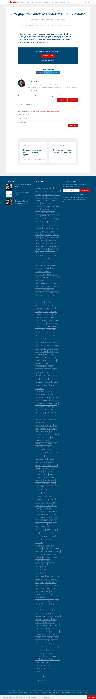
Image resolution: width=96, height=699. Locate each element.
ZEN (55, 665)
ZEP (44, 668)
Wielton (38, 650)
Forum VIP (47, 2)
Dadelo (53, 317)
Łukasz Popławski (20, 194)
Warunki (72, 207)
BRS (42, 286)
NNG (52, 493)
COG (48, 305)
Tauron (47, 622)
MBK (52, 453)
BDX (42, 268)
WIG (44, 650)
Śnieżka (54, 588)
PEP (55, 524)
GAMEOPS (47, 363)
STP (55, 610)
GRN (52, 385)
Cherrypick (45, 299)
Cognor (54, 305)
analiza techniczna (41, 246)
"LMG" (37, 209)
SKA (50, 585)
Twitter (49, 72)
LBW (46, 440)
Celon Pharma (54, 296)
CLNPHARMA (54, 302)
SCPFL (53, 573)
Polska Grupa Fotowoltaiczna (44, 545)
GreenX (46, 385)
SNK (37, 591)
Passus (43, 517)
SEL (58, 576)
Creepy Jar (53, 311)
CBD (56, 293)
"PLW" (37, 216)
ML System (46, 468)
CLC (42, 302)
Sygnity (57, 616)
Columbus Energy (49, 308)
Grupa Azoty (39, 388)
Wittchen (53, 656)
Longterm (13, 690)
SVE (44, 616)
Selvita (46, 579)
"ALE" (45, 185)
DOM (53, 330)
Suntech (38, 616)
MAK (49, 447)
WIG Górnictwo (40, 653)
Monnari (52, 477)
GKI (43, 373)
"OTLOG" (54, 209)
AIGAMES (48, 234)
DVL (54, 336)
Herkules (49, 403)
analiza (38, 243)
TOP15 (56, 625)
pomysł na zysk (48, 548)
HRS (55, 407)
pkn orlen (44, 533)
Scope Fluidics (40, 573)
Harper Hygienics (54, 400)
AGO (52, 231)
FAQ (68, 2)
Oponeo (43, 511)
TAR (54, 619)
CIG (37, 302)
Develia (38, 326)
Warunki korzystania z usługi (55, 111)
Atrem (42, 259)
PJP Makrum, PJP (51, 530)
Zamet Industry (40, 665)
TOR (37, 628)
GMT (48, 376)
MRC (37, 487)
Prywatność (66, 207)
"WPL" (51, 222)
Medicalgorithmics (41, 459)
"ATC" (52, 191)
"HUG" (46, 200)
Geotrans (47, 370)
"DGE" (49, 197)
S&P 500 (51, 564)
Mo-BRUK (38, 474)
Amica (43, 240)
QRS (54, 554)
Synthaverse (46, 619)
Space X (45, 594)
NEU (37, 490)
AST (55, 256)
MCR (42, 456)
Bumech (38, 290)
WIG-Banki (39, 656)
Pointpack (49, 539)
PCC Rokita (44, 521)
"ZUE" (56, 222)
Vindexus (54, 641)
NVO (53, 499)
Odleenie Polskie (51, 502)
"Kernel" (48, 206)
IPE (56, 416)
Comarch (38, 311)
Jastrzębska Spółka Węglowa (44, 425)
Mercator (50, 462)
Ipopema (38, 419)
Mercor (38, 465)
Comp (45, 311)
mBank (46, 453)
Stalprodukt (54, 604)
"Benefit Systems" (48, 194)
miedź (50, 465)
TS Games (45, 631)
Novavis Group (48, 496)
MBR (57, 453)
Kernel (43, 428)
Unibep (55, 634)
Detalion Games (52, 323)
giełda (37, 373)
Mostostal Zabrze (49, 480)
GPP (37, 379)
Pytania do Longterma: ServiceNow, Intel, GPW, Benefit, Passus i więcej (21, 201)
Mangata (51, 450)
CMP (37, 305)
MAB (37, 447)
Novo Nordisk (40, 499)
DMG (42, 330)
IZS (43, 422)
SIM (37, 585)
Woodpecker (44, 659)
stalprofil (46, 607)
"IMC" (43, 203)
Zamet (48, 662)
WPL (52, 659)
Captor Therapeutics (42, 293)
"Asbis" (38, 191)
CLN (47, 302)
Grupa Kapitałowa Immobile (44, 391)
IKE (52, 410)
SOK (52, 591)
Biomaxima (47, 271)
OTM (37, 514)
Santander (52, 567)
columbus (39, 308)
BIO (53, 268)
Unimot (38, 638)
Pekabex (38, 524)
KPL (56, 434)
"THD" (57, 216)
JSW (56, 425)
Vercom (50, 638)
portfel (57, 548)
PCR (56, 521)
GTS (57, 397)
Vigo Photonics (40, 641)
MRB (53, 484)
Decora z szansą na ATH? (22, 192)
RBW (37, 561)
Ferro (37, 357)
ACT (37, 231)
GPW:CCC (47, 382)
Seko (52, 576)
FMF (50, 357)
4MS (52, 228)
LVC (56, 444)
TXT (52, 631)
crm (50, 314)
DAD (46, 317)
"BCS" (57, 191)
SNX (47, 591)
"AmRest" (38, 188)
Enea (47, 345)
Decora (38, 323)
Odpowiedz (73, 125)
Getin (54, 370)
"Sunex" (50, 216)
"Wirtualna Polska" (41, 222)
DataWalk (43, 320)
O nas (27, 2)
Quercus (46, 557)
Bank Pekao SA (51, 265)
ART (42, 253)
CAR (51, 293)
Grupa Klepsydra (41, 394)
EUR (37, 351)
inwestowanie (25, 145)
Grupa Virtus (39, 397)
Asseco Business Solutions (43, 256)
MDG (47, 456)
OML (49, 505)
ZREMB (38, 671)
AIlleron (56, 234)
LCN (51, 440)
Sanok (37, 567)
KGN (37, 431)
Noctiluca (38, 496)
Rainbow (54, 557)
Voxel (54, 644)
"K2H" (49, 203)
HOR (37, 407)
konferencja (49, 434)
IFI (41, 410)
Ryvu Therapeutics (41, 564)
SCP (48, 573)
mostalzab (39, 480)
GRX (47, 397)
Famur (46, 354)
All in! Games (55, 237)
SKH (37, 588)
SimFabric (43, 585)
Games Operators (41, 367)
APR (56, 250)
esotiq (50, 348)
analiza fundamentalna (49, 243)
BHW (47, 268)
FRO (49, 360)
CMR (42, 305)
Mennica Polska (40, 462)
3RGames (38, 228)
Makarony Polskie (41, 450)
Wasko (48, 647)
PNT (42, 539)
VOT (37, 644)
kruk (48, 437)
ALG (43, 237)
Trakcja (38, 631)
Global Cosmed (40, 376)
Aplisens (45, 250)
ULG (57, 631)
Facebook (40, 72)
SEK (48, 576)
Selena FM (39, 579)
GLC (48, 373)
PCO (51, 521)
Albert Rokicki (41, 19)
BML (58, 277)
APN (51, 250)
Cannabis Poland (48, 290)
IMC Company (40, 413)
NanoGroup (49, 487)
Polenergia (39, 542)
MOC (45, 474)
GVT (37, 400)
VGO (56, 638)
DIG (44, 326)
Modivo (52, 474)
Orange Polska (53, 511)
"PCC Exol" (45, 213)
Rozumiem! (91, 697)
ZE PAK (49, 665)
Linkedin (57, 72)
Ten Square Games (41, 625)
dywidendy (48, 339)
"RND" (44, 216)
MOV (37, 484)
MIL (55, 465)
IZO (45, 419)
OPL (55, 508)
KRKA (37, 437)
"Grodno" (38, 200)
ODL (43, 502)
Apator (38, 250)
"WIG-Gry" (55, 219)
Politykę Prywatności (75, 197)
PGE (43, 527)
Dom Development (41, 333)
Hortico (43, 407)
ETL (56, 348)
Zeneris (38, 668)
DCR (50, 320)
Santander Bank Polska (42, 570)
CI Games (54, 299)
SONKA (38, 594)
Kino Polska (44, 431)
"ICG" (37, 203)
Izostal (38, 422)
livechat (38, 444)
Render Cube (45, 561)
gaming (51, 367)
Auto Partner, (40, 262)
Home (22, 2)
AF (48, 231)
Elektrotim (56, 342)
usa (44, 638)
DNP (48, 330)
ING (48, 413)
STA (57, 601)
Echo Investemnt (46, 342)
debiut (56, 320)
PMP (37, 539)
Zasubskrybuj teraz (48, 55)
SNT (42, 591)
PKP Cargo (44, 536)
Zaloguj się (51, 60)
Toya (49, 628)
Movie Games (45, 484)
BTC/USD (48, 286)
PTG (37, 551)
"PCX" (52, 213)
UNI (49, 634)
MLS (46, 471)
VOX (49, 644)
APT (37, 253)
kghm (54, 428)
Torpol (43, 628)
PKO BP (57, 533)
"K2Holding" (39, 206)
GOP (54, 376)
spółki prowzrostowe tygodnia (44, 601)
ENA (42, 345)
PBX (37, 521)
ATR (37, 259)
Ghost (55, 690)
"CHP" (37, 197)
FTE (54, 360)
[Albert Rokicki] (21, 83)
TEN (53, 622)
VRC (37, 647)
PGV (48, 527)
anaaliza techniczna (53, 240)
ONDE (37, 508)
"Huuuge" (53, 200)
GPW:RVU (38, 385)
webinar (55, 647)
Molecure (38, 477)
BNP (42, 280)
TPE (54, 628)
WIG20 (46, 656)
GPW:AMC (44, 379)
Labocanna (39, 440)
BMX (37, 280)
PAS (37, 517)
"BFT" (57, 194)
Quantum (38, 557)
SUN (42, 613)
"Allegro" (52, 185)
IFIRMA (46, 410)
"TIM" (37, 219)
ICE (37, 410)
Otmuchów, (44, 514)
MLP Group (39, 471)
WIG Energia (51, 650)
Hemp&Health (40, 403)
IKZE (57, 410)
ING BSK (53, 413)
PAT (49, 517)
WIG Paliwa (50, 653)
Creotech (38, 314)
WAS (42, 647)
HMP (56, 403)
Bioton (49, 274)
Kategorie (39, 2)
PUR (42, 551)
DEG (44, 323)
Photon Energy (40, 530)
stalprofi (38, 607)
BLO (37, 277)
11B (37, 225)
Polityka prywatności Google (44, 111)
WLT (37, 659)
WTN (37, 662)
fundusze (61, 145)
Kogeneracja (39, 434)
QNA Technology (46, 554)
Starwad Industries (41, 610)
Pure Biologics (50, 551)
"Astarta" (45, 191)
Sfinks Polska (54, 579)
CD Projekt (44, 296)
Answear (56, 246)
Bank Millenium (40, 265)
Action (43, 231)
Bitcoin (55, 274)
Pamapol (53, 514)
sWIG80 (50, 616)
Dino (37, 330)
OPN (37, 511)
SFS (37, 582)
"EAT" (55, 197)
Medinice (51, 459)
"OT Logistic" (45, 209)
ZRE (54, 668)
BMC (53, 277)
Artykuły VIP (55, 2)
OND (55, 505)
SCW (37, 576)
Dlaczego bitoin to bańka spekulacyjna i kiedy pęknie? (32, 152)
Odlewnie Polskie (41, 505)
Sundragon (49, 613)
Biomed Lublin (40, 274)
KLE (52, 431)
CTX (55, 314)
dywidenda (39, 339)
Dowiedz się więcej (45, 697)
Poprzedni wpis (33, 140)
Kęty (48, 428)
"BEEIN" (38, 194)
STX (37, 613)
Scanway (54, 570)
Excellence (39, 354)
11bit (42, 225)
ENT (37, 348)
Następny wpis (62, 140)
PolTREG (38, 548)
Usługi (32, 2)
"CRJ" (43, 197)
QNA (37, 554)
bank (47, 262)
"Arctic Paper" (48, 188)
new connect (51, 490)
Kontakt (62, 2)
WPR (57, 659)
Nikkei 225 (45, 493)
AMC (37, 240)
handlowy (44, 400)
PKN (37, 533)
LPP (44, 444)
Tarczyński (39, 622)
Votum (43, 644)
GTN (52, 397)
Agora (37, 234)
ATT (48, 259)
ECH (37, 342)
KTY (53, 437)
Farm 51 (53, 354)
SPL (51, 594)
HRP (49, 407)
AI (42, 234)
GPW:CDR (55, 382)
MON (45, 477)
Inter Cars (39, 416)
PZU (58, 551)
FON (55, 357)
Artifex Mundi (49, 253)
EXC (57, 351)
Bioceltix (38, 271)
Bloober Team (45, 277)
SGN (42, 582)
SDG (42, 576)
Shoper (53, 582)
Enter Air (43, 348)
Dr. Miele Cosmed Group (43, 336)
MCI (37, 456)
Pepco (38, 527)
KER (37, 428)
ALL (48, 237)
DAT (37, 320)
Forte (37, 360)
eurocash (43, 351)
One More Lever (46, 508)
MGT (44, 465)
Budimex (56, 286)
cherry (38, 299)
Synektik (38, 619)
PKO (50, 533)
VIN (48, 641)
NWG (37, 502)
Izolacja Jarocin (52, 419)
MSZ (42, 487)
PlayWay (52, 536)
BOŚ (37, 286)
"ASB (56, 188)
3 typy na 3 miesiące (52, 225)
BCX (37, 268)
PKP (37, 536)
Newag (38, 493)
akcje (37, 237)
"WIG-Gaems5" (46, 219)
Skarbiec (56, 585)
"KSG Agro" (56, 206)
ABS (57, 228)
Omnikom (44, 690)
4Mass (46, 228)
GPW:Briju (39, 382)
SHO (47, 582)
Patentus (55, 517)
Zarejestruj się (73, 100)
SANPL (44, 567)
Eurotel (51, 351)
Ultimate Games (40, 634)
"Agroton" (39, 185)
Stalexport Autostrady (42, 604)
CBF (37, 296)
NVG (47, 499)
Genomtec (39, 370)
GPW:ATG (52, 379)
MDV (53, 456)
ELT (37, 345)
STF (50, 610)
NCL (57, 487)
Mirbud (38, 468)
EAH (55, 339)
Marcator (38, 453)
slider (42, 588)
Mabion (43, 447)
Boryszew (55, 283)
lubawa (50, 444)
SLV (48, 588)
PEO (50, 524)
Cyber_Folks (39, 317)
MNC (51, 471)
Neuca (43, 490)
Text (51, 625)
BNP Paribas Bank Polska (43, 283)
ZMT (49, 668)
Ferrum (44, 357)
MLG (53, 468)
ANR (50, 246)
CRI (45, 314)
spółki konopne (40, 597)
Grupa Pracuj (52, 394)
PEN (45, 524)
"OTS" (37, 213)
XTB (42, 662)
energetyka (54, 345)
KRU (43, 437)
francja (44, 360)
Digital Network (52, 326)
